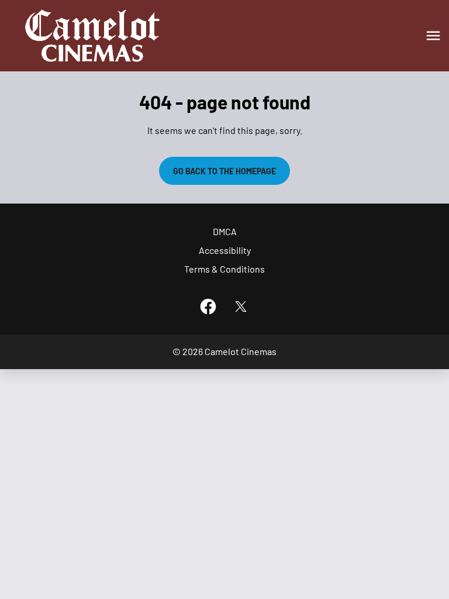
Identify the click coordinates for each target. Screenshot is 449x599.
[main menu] (433, 35)
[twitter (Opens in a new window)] (241, 306)
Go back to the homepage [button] (224, 171)
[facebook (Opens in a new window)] (208, 306)
